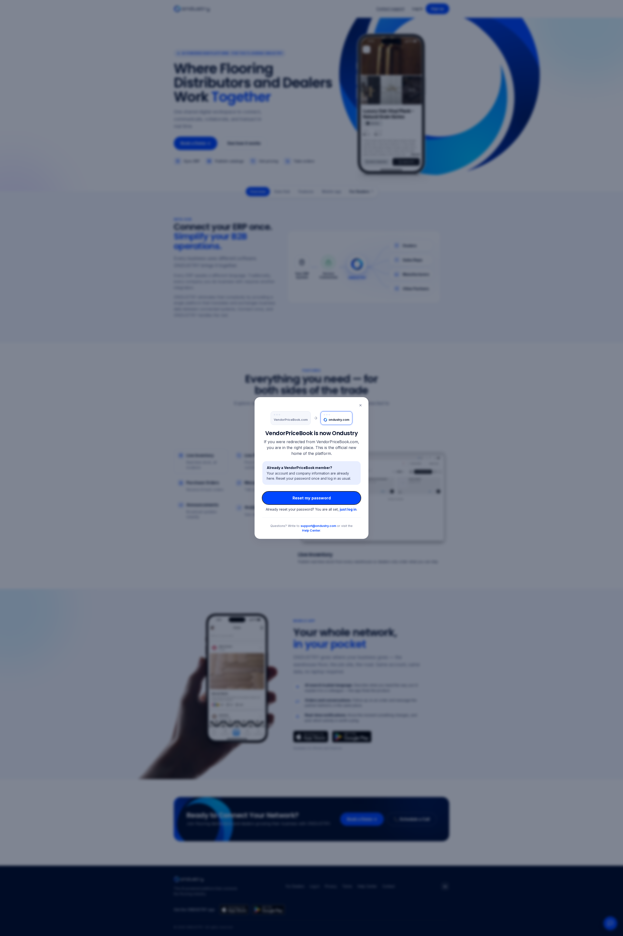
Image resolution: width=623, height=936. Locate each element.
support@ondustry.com (318, 526)
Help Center (311, 530)
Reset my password (312, 498)
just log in (348, 509)
